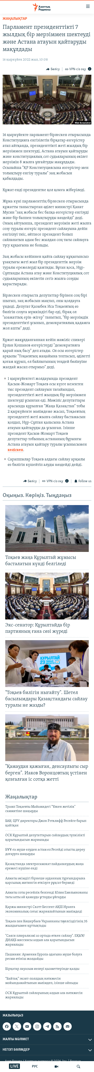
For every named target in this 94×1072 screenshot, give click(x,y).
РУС (35, 1066)
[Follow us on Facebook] (7, 1026)
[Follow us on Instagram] (37, 1026)
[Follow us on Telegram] (47, 1026)
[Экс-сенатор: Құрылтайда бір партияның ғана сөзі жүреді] (47, 596)
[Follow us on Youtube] (27, 1026)
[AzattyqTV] (56, 1066)
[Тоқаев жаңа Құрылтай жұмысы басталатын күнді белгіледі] (47, 528)
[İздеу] (78, 1066)
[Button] (53, 69)
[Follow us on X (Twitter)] (17, 1026)
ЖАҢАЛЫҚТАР (15, 19)
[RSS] (57, 1026)
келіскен (15, 450)
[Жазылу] (67, 1026)
